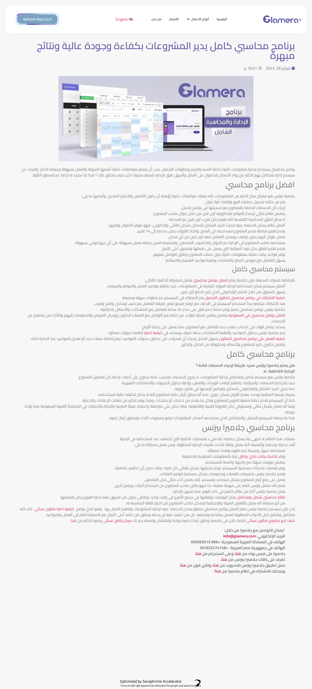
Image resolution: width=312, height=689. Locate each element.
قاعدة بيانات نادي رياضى (257, 456)
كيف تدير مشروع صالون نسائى (270, 520)
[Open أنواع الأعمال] (188, 19)
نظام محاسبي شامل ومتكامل (261, 497)
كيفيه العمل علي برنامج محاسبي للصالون (252, 338)
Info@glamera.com (239, 536)
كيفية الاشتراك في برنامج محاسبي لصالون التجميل (245, 297)
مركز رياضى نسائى (117, 520)
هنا (74, 520)
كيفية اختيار (153, 332)
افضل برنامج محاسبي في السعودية (257, 315)
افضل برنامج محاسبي (210, 280)
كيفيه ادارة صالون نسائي (54, 508)
